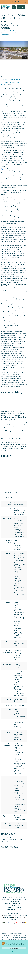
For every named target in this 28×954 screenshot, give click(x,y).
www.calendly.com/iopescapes (16, 899)
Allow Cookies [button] (14, 948)
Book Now (21, 7)
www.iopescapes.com (9, 915)
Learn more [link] (20, 944)
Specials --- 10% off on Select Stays (15, 2)
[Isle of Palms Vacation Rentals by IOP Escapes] (6, 7)
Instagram (7, 917)
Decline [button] (14, 951)
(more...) (9, 84)
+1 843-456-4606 (14, 901)
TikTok (16, 917)
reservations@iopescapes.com (14, 903)
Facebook (23, 915)
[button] (2, 50)
